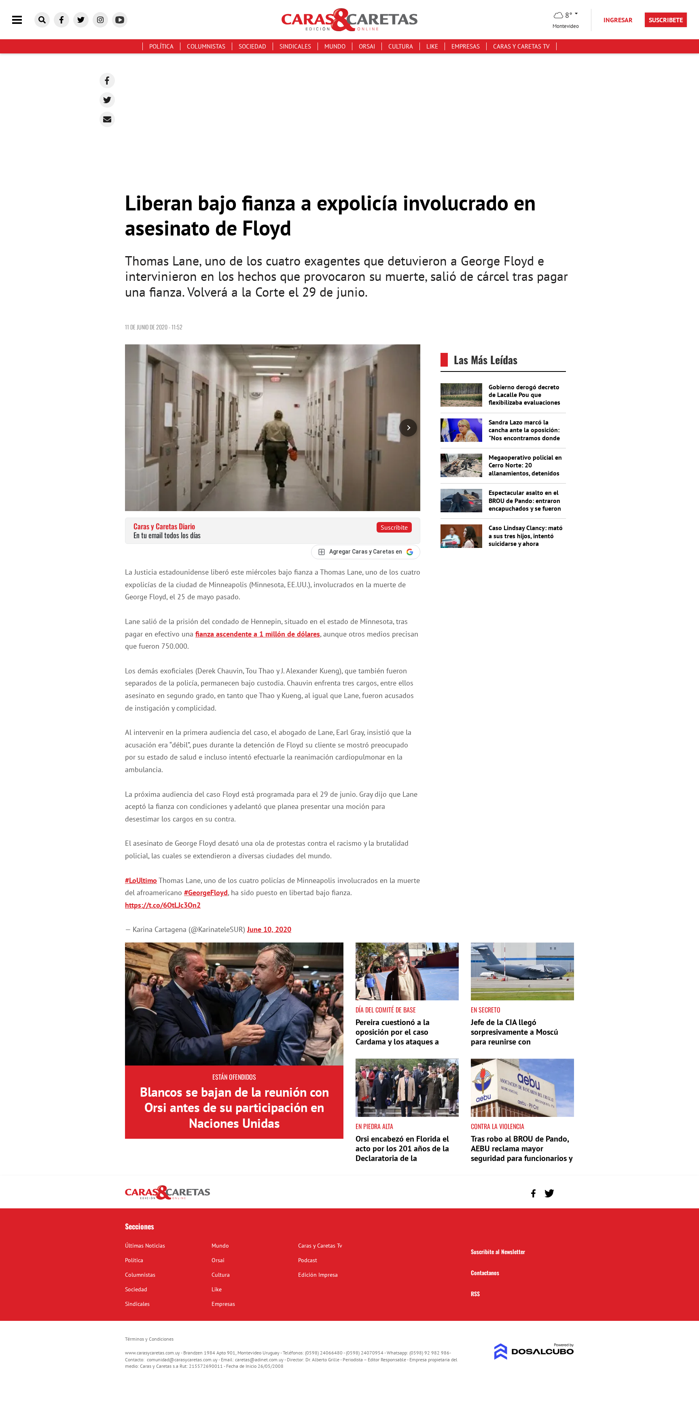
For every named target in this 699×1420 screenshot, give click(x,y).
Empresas (465, 46)
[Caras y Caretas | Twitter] (81, 20)
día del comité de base (386, 1010)
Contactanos (485, 1272)
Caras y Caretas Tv (521, 46)
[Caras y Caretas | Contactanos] (565, 1192)
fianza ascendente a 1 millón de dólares (257, 634)
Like (432, 46)
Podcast (307, 1260)
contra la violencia (497, 1126)
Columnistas (206, 46)
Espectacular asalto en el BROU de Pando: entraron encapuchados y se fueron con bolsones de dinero (525, 504)
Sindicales (295, 46)
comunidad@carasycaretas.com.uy (182, 1359)
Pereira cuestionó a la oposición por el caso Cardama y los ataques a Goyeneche (397, 1037)
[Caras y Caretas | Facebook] (61, 20)
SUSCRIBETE (666, 20)
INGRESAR (618, 20)
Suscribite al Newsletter (498, 1251)
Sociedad (252, 46)
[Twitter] (107, 100)
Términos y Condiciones (149, 1339)
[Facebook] (107, 80)
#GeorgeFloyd (206, 892)
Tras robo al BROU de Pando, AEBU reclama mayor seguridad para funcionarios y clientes (521, 1153)
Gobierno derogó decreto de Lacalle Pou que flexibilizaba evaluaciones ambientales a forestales (524, 398)
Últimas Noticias (145, 1245)
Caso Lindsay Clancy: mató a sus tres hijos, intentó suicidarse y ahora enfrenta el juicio (526, 539)
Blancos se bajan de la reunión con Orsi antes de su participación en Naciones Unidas (234, 1107)
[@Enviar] (107, 119)
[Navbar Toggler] (23, 20)
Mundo (334, 46)
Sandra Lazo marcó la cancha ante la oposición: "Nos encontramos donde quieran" (524, 434)
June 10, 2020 (269, 929)
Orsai (367, 46)
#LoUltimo (141, 880)
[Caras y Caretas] (167, 1199)
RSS (475, 1293)
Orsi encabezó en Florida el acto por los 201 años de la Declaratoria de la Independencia (402, 1153)
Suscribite (394, 527)
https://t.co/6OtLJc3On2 (163, 905)
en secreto (485, 1010)
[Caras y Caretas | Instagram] (100, 20)
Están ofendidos (234, 1077)
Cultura (400, 46)
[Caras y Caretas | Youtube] (119, 20)
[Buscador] (42, 20)
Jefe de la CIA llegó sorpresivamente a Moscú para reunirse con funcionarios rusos (514, 1037)
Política (161, 46)
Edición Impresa (318, 1274)
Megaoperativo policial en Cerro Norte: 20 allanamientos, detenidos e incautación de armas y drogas (525, 472)
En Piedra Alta (374, 1126)
